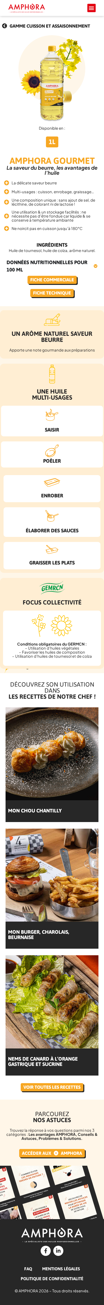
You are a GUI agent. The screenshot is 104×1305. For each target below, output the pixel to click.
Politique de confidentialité (52, 1278)
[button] (91, 8)
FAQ (28, 1268)
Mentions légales (61, 1268)
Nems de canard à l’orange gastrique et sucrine (43, 1061)
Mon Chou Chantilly (35, 810)
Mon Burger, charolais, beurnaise (38, 934)
